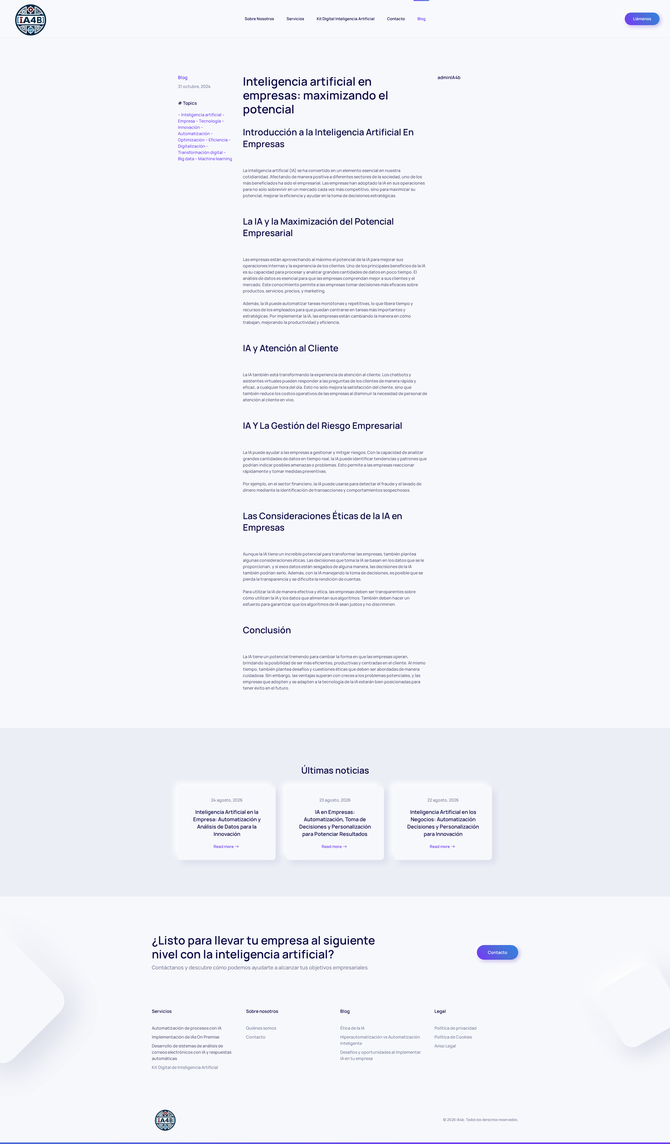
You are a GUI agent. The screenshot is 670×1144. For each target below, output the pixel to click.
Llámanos (642, 18)
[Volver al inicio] (30, 18)
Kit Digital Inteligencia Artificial (346, 18)
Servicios (295, 18)
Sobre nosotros (262, 1011)
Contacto (396, 18)
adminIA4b (449, 77)
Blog (421, 18)
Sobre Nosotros (259, 18)
